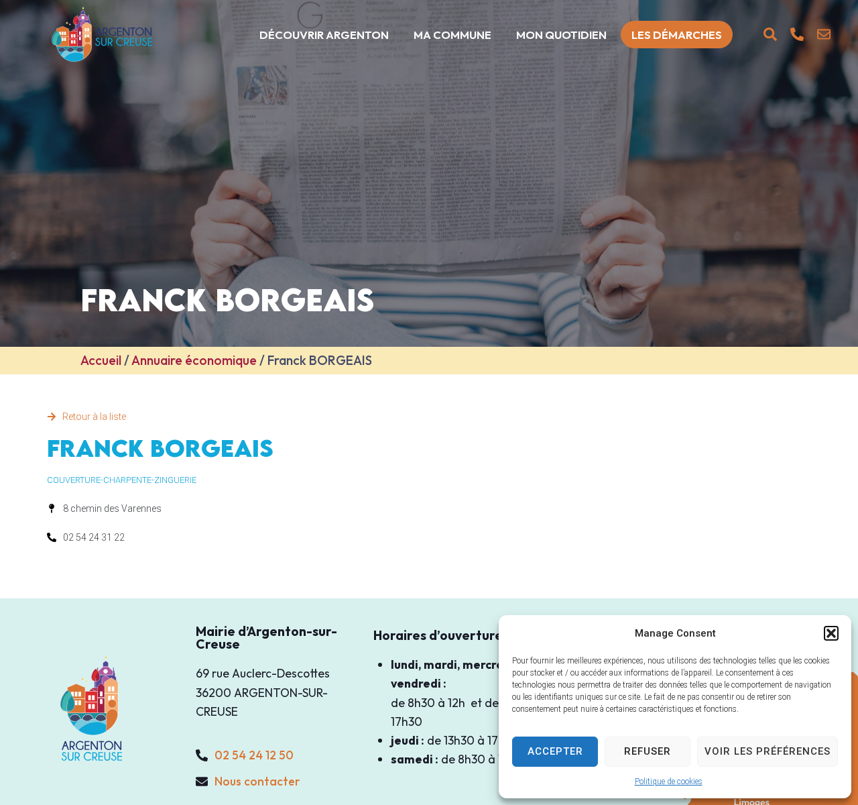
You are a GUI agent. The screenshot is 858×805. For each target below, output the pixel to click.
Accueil (100, 360)
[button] (831, 633)
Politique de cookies (668, 781)
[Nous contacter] (824, 34)
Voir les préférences (767, 751)
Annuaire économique (194, 360)
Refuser (647, 751)
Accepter (555, 751)
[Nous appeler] (797, 34)
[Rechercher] (770, 34)
